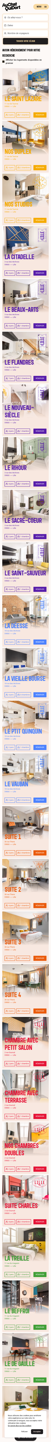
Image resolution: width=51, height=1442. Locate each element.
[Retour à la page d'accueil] (11, 6)
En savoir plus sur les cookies (19, 1426)
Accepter (37, 1432)
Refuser (24, 1432)
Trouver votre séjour (25, 41)
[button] (25, 85)
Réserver (40, 115)
